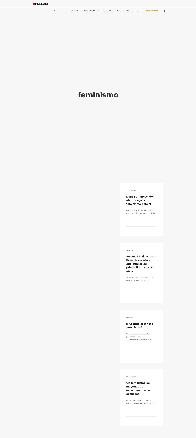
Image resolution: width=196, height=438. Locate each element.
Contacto (152, 11)
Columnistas (133, 11)
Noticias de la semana (96, 11)
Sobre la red (70, 11)
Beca (118, 11)
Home (54, 11)
